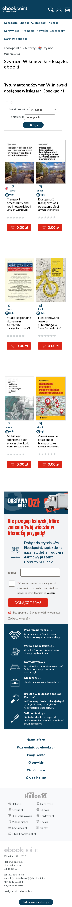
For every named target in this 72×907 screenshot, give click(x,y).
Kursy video (12, 30)
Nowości (42, 30)
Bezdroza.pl (47, 816)
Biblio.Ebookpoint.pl (24, 834)
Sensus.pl (17, 810)
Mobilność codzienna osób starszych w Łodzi (18, 439)
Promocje (28, 30)
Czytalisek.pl (19, 828)
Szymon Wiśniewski (17, 209)
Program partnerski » (38, 629)
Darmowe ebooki (15, 38)
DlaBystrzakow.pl (22, 816)
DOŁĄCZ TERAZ (28, 602)
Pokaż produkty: (19, 109)
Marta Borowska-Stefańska (52, 328)
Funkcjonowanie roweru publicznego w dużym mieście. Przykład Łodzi (49, 325)
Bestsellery (57, 30)
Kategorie (11, 22)
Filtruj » (33, 125)
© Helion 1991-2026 (15, 856)
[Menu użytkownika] (59, 9)
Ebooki (24, 22)
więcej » (51, 592)
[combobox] (43, 109)
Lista (6, 102)
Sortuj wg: (17, 116)
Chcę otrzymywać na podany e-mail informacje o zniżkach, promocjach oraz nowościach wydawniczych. (38, 587)
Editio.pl (45, 810)
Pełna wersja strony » (36, 902)
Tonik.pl (28, 891)
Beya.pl (44, 822)
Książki (53, 22)
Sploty (44, 828)
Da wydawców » (34, 661)
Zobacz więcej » (19, 618)
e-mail (12, 572)
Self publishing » (34, 713)
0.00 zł (22, 228)
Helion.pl (17, 804)
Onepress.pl (47, 804)
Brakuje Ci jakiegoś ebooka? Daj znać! (42, 695)
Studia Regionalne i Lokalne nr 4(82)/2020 (19, 321)
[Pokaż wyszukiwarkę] (51, 9)
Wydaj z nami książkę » (39, 645)
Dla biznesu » (32, 677)
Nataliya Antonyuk (16, 328)
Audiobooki (38, 22)
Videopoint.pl (20, 822)
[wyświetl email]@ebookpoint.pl (28, 878)
